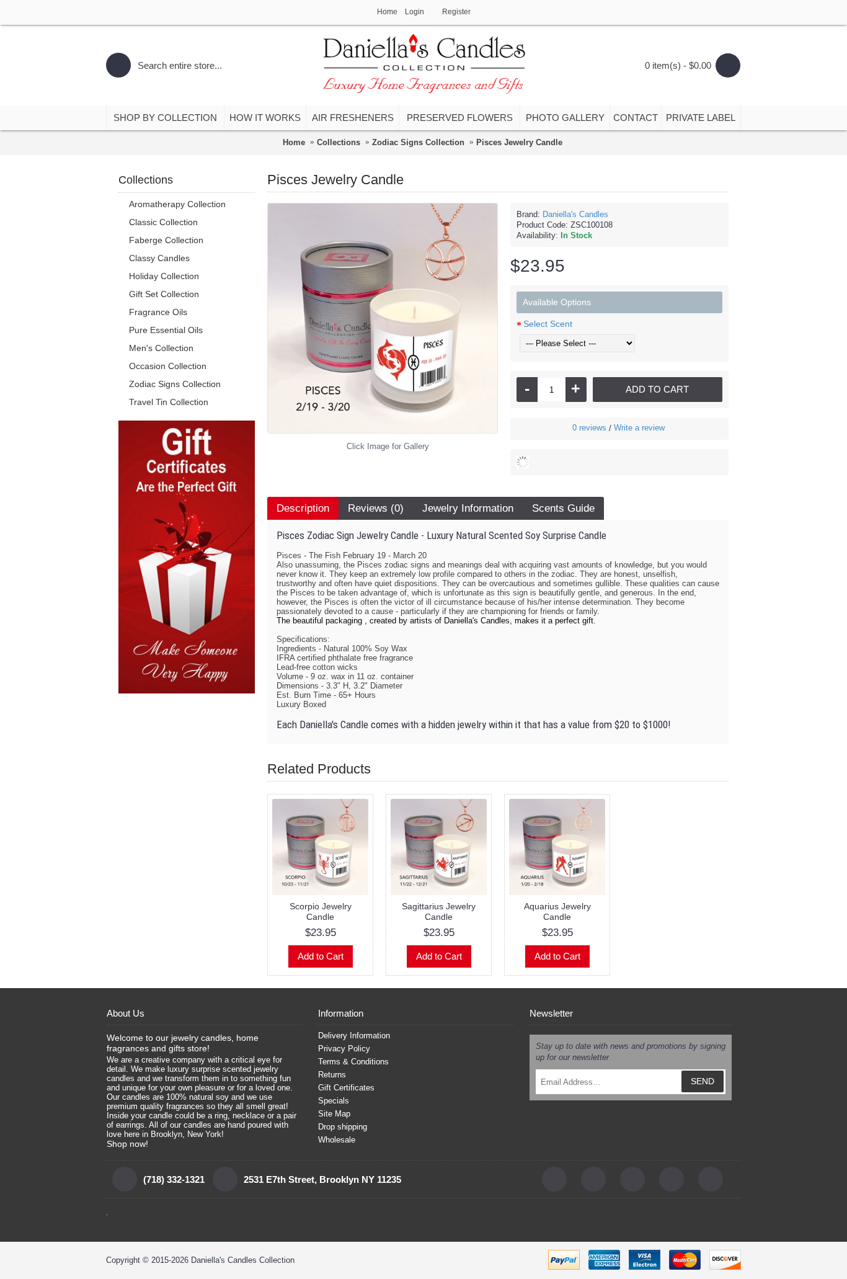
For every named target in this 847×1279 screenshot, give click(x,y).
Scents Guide (563, 508)
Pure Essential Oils (166, 330)
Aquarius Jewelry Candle (557, 911)
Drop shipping (342, 1126)
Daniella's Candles (575, 214)
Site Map (334, 1113)
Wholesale (336, 1139)
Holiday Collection (164, 276)
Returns (332, 1074)
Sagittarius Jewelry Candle (439, 911)
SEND (702, 1081)
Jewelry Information (467, 508)
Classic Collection (163, 222)
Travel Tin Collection (168, 402)
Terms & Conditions (353, 1061)
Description (303, 508)
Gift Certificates (346, 1087)
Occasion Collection (167, 366)
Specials (333, 1100)
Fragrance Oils (158, 312)
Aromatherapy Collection (177, 204)
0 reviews (589, 427)
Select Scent (547, 324)
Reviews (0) (376, 508)
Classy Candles (159, 258)
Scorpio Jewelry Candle (321, 911)
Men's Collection (161, 348)
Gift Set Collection (164, 294)
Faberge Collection (166, 240)
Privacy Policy (344, 1048)
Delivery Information (354, 1035)
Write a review (639, 427)
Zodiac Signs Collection (175, 384)
